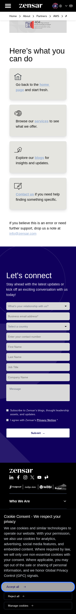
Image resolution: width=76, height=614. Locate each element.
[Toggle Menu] (8, 6)
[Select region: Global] (63, 5)
